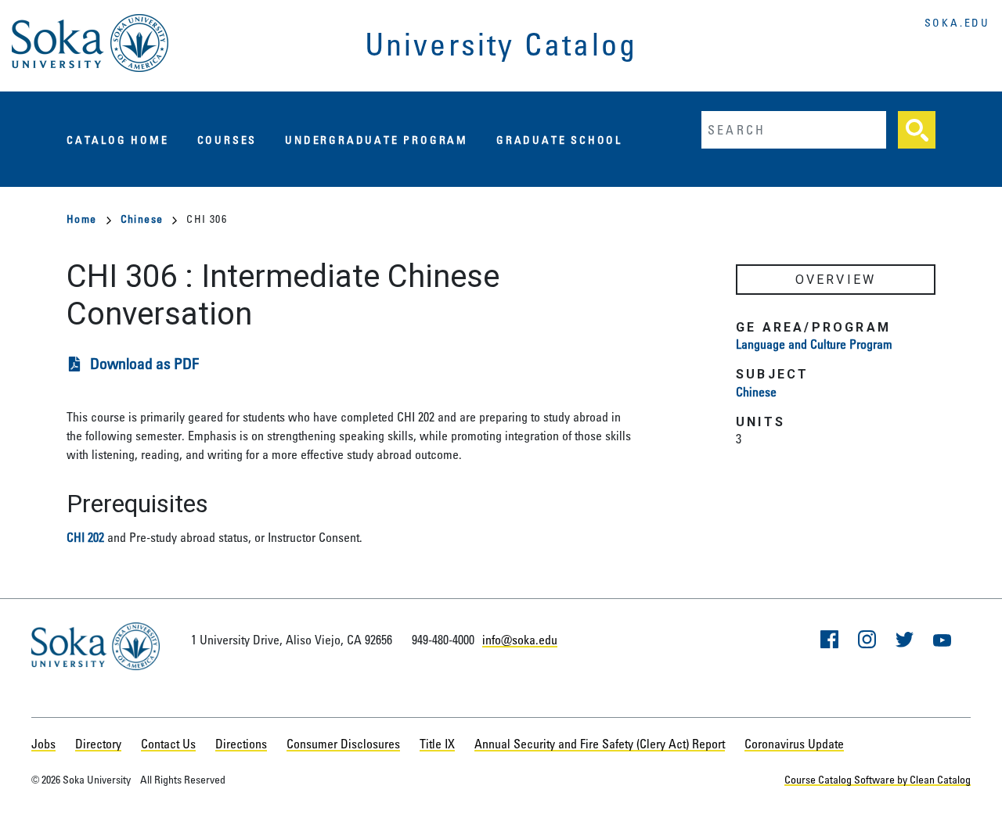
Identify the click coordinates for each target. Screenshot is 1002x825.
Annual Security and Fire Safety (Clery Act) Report (599, 743)
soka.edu (957, 22)
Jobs (43, 743)
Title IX (437, 743)
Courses (227, 139)
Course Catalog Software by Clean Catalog (877, 779)
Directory (98, 743)
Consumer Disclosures (343, 743)
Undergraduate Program (376, 139)
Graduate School (559, 139)
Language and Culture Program (814, 344)
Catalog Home (118, 139)
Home (82, 218)
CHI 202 (85, 537)
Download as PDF (144, 363)
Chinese (142, 218)
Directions (241, 743)
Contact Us (168, 743)
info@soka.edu (519, 639)
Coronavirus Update (794, 743)
